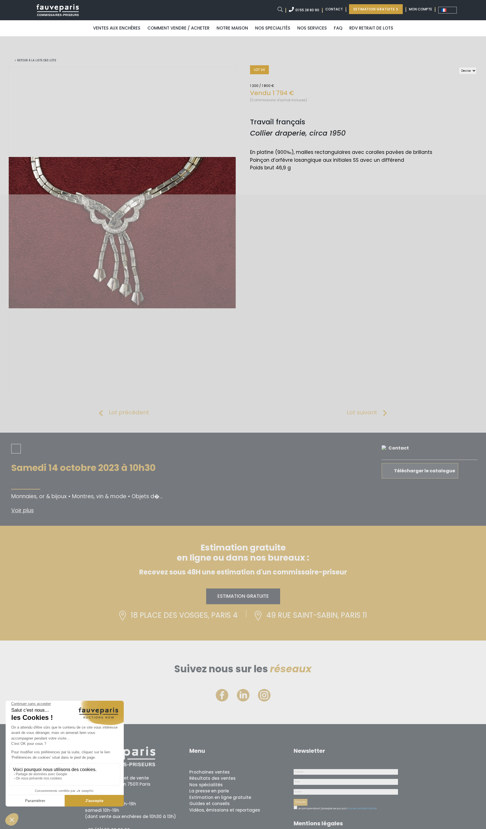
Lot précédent (129, 412)
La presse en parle (209, 791)
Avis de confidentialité (362, 808)
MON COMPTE (420, 9)
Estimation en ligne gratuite (220, 797)
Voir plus (22, 510)
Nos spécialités (206, 785)
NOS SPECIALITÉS (272, 28)
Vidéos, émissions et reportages (224, 810)
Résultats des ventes (212, 778)
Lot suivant (362, 412)
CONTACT (334, 9)
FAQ (338, 28)
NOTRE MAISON (232, 28)
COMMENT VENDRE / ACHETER (178, 28)
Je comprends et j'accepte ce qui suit (322, 808)
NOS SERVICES (312, 28)
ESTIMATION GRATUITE (375, 9)
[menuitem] (447, 10)
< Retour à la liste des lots (35, 60)
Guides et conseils (209, 803)
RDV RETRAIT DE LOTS (371, 28)
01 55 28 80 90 (307, 10)
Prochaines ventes (209, 772)
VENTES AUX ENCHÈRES (116, 28)
